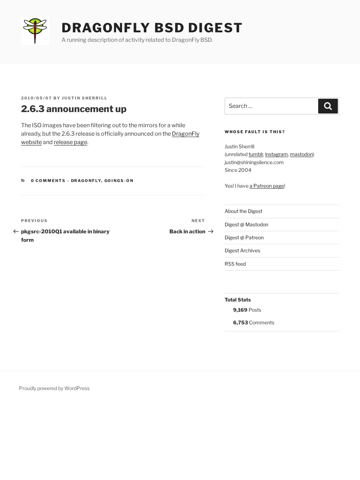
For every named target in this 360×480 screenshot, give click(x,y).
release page (70, 142)
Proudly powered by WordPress (54, 388)
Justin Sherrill (85, 98)
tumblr (256, 154)
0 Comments (48, 180)
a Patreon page (267, 186)
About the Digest (243, 211)
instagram (276, 154)
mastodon (301, 154)
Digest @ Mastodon (246, 224)
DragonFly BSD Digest (152, 27)
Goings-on (119, 180)
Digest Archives (242, 250)
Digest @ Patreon (244, 237)
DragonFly (86, 180)
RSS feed (235, 264)
